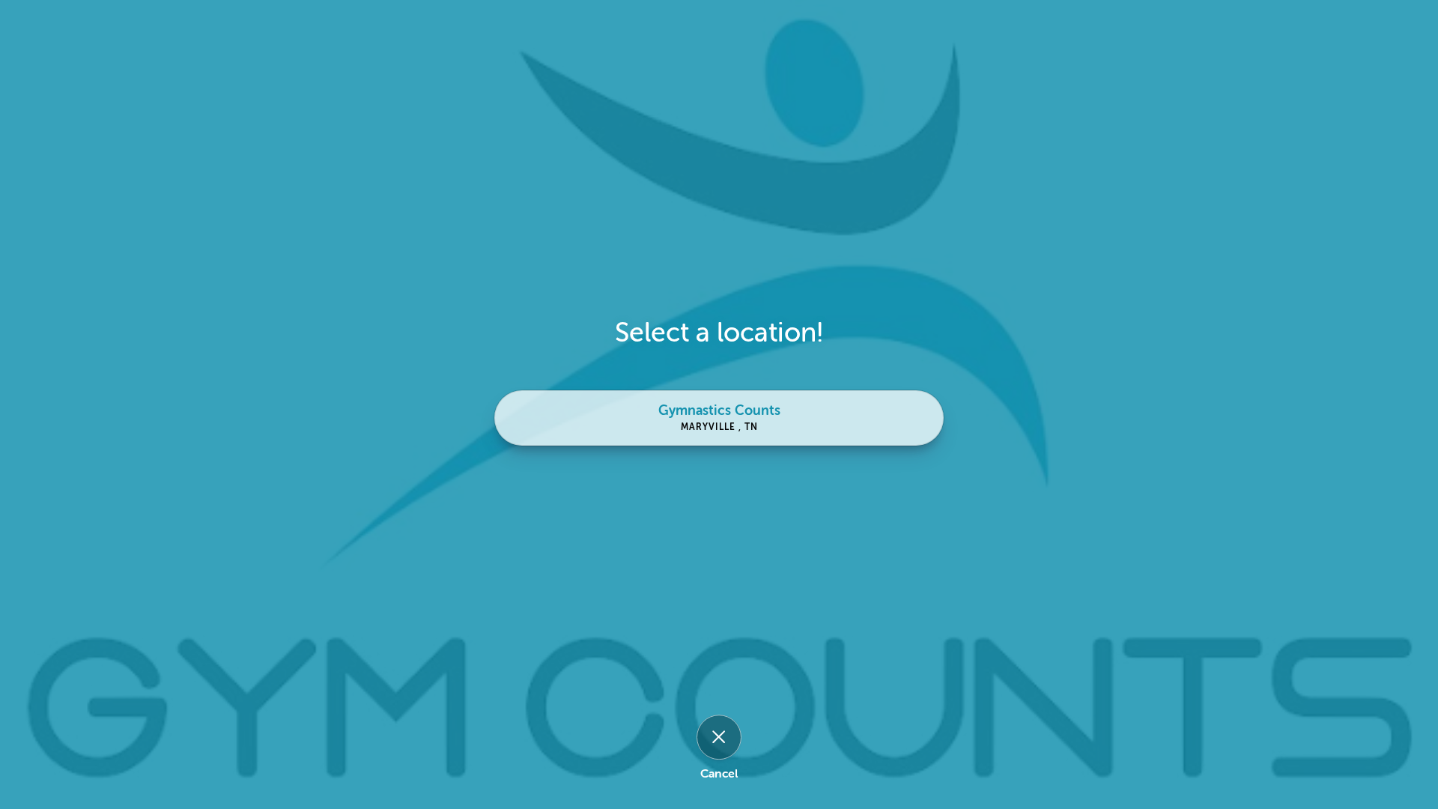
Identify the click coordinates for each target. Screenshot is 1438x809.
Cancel (719, 774)
